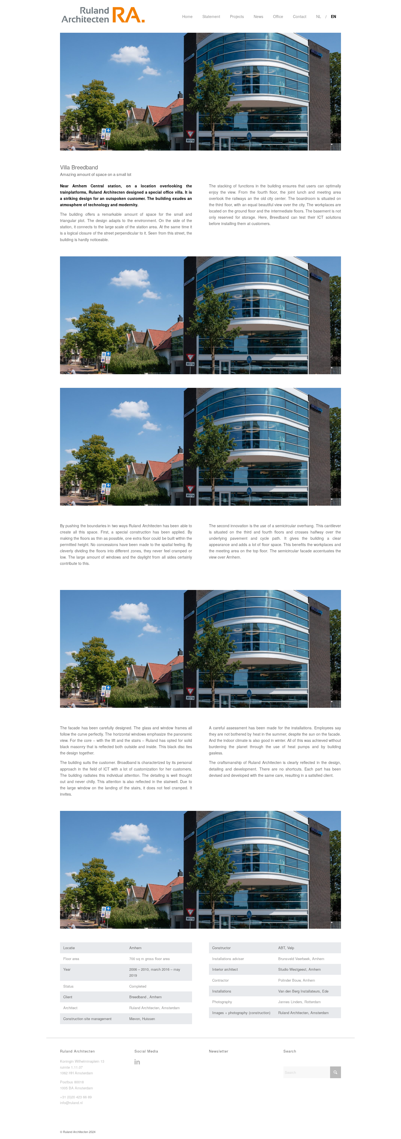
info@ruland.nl (71, 1102)
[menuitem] (187, 16)
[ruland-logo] (102, 16)
